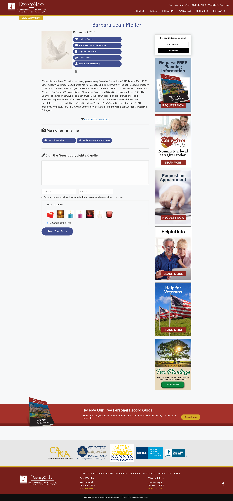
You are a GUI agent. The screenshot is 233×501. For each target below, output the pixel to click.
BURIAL (153, 11)
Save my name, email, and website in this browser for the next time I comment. (84, 197)
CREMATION (168, 11)
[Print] (76, 72)
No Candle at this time (60, 223)
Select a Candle (55, 205)
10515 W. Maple (155, 482)
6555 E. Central (86, 482)
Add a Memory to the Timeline (92, 45)
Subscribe (173, 50)
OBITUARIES (219, 11)
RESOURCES (202, 11)
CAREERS (161, 473)
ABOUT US (139, 11)
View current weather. (96, 119)
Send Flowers (85, 58)
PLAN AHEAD (185, 11)
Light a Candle (86, 39)
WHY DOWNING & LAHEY (92, 473)
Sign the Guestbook (88, 52)
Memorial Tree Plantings (89, 64)
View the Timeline (56, 140)
